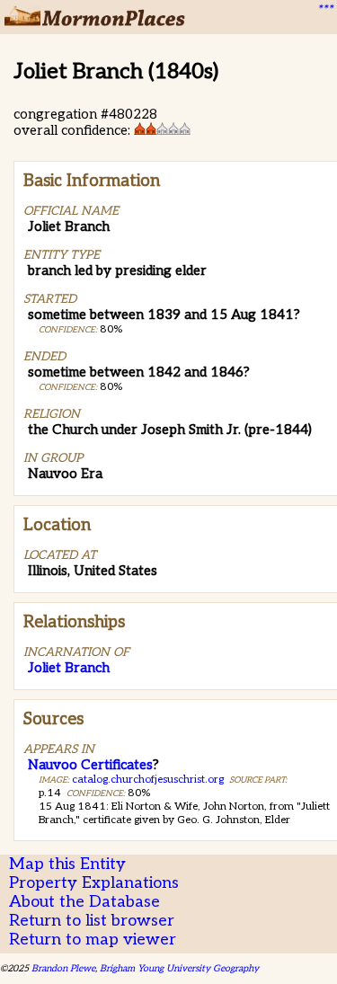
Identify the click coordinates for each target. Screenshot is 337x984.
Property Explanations (94, 882)
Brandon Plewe (63, 968)
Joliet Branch (69, 668)
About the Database (84, 901)
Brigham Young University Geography (179, 968)
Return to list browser (91, 920)
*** (324, 10)
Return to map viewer (92, 939)
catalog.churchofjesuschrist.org (148, 779)
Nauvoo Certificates (90, 765)
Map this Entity (67, 864)
